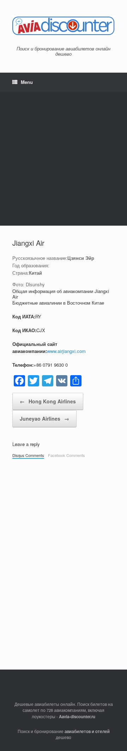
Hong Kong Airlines (48, 401)
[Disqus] (63, 560)
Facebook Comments (66, 455)
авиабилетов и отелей (87, 731)
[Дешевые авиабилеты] (63, 25)
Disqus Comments (28, 455)
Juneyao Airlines (44, 418)
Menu (27, 82)
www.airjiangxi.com (66, 351)
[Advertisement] (63, 158)
